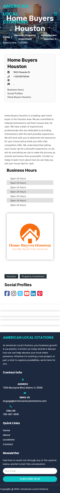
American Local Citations (15, 14)
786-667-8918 (11, 414)
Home (6, 37)
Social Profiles (15, 93)
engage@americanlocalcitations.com (25, 401)
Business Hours (15, 89)
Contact (8, 444)
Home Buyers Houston (19, 97)
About (6, 435)
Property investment (33, 276)
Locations (9, 439)
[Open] (55, 14)
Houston (19, 35)
